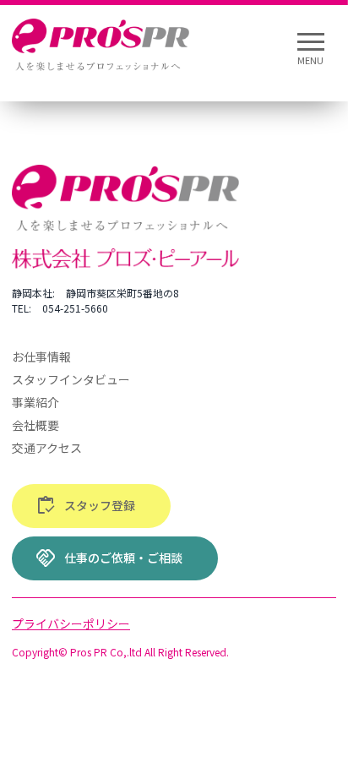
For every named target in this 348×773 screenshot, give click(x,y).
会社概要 (35, 424)
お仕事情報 (41, 356)
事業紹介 (35, 402)
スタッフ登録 (85, 506)
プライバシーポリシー (71, 623)
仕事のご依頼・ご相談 (108, 558)
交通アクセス (47, 447)
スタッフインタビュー (71, 379)
